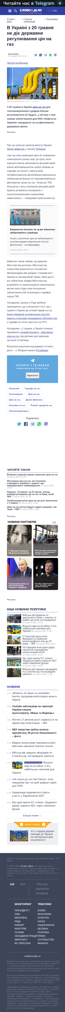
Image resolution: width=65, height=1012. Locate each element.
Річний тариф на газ (41, 405)
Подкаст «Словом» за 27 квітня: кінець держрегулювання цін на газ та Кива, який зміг (30, 494)
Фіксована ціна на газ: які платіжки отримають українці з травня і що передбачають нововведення (30, 484)
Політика (43, 932)
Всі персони (23, 943)
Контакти (42, 889)
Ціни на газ (34, 394)
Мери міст (21, 939)
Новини (13, 686)
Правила (42, 893)
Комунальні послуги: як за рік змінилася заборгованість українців (32, 231)
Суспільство (46, 939)
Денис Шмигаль (16, 149)
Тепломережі (16, 394)
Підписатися (32, 375)
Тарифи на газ (32, 388)
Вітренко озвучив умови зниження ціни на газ (32, 475)
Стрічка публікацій (29, 20)
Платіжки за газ (17, 405)
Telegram (41, 149)
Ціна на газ (14, 399)
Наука (41, 921)
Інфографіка (33, 824)
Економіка (52, 19)
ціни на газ (38, 107)
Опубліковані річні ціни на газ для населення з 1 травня (32, 501)
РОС (55, 11)
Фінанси (43, 943)
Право (42, 936)
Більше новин (31, 815)
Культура (43, 917)
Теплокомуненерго (19, 411)
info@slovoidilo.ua (32, 956)
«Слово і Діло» (27, 866)
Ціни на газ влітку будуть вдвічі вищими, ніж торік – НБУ (32, 508)
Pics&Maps (42, 350)
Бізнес (42, 910)
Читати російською (17, 63)
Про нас (42, 884)
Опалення (14, 388)
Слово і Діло (11, 20)
